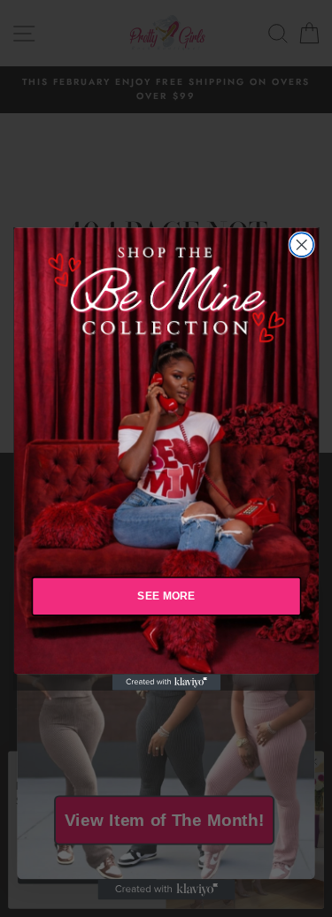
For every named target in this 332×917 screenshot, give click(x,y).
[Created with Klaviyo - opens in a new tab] (166, 682)
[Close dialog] (301, 244)
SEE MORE (166, 595)
